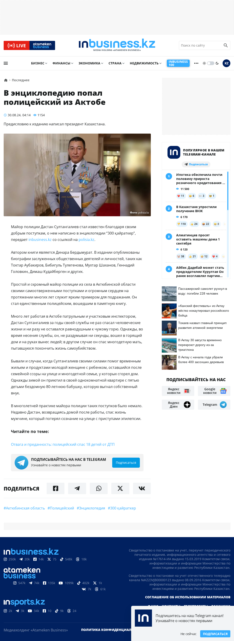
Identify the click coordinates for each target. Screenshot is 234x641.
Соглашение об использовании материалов (187, 597)
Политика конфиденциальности (113, 630)
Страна (115, 63)
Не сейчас (189, 634)
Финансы (61, 63)
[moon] (217, 63)
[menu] (5, 63)
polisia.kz (86, 239)
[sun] (204, 63)
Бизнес (37, 63)
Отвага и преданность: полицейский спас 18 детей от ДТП (63, 444)
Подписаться (215, 634)
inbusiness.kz (40, 239)
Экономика (89, 63)
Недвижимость (144, 63)
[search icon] (225, 45)
